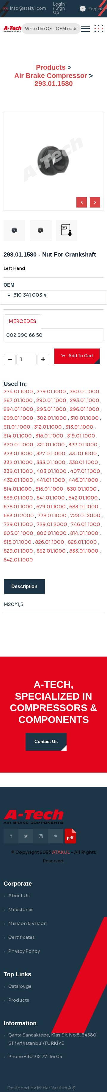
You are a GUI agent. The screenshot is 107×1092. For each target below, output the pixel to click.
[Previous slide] (95, 202)
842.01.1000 (18, 560)
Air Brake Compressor (50, 75)
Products (51, 67)
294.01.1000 (18, 409)
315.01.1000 (49, 436)
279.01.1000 (51, 392)
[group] (67, 230)
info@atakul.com (28, 8)
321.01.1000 (51, 445)
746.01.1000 (85, 524)
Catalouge (20, 986)
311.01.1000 (17, 427)
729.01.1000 (18, 524)
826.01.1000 (49, 542)
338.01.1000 (83, 462)
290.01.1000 (51, 400)
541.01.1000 (51, 498)
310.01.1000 (84, 418)
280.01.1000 (84, 392)
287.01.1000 (18, 400)
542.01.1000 (83, 498)
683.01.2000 (19, 515)
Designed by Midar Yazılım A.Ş (41, 1088)
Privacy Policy (24, 951)
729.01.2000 (52, 524)
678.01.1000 (18, 507)
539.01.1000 (18, 498)
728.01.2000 (85, 515)
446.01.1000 (83, 480)
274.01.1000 (18, 392)
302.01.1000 (52, 418)
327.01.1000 (50, 453)
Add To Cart (80, 355)
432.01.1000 (18, 480)
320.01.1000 (18, 445)
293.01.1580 (53, 83)
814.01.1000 (84, 533)
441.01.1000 (51, 480)
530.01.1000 (82, 489)
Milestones (21, 909)
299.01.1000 (18, 418)
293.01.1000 (84, 400)
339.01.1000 (18, 471)
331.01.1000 (83, 453)
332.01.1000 (18, 462)
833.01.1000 (83, 551)
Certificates (21, 937)
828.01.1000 (82, 542)
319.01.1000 (81, 436)
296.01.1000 (84, 409)
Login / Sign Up (59, 8)
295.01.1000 (51, 409)
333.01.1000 (50, 462)
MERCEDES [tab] (22, 321)
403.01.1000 (52, 471)
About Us (19, 895)
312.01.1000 (48, 427)
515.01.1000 (49, 489)
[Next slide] (81, 202)
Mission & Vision (27, 923)
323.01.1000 (18, 453)
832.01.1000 (51, 551)
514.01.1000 (18, 489)
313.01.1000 (79, 427)
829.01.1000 (18, 551)
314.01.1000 (18, 436)
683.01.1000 (83, 507)
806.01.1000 (52, 533)
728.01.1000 (52, 515)
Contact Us (46, 741)
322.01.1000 (82, 445)
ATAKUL (61, 852)
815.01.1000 (18, 542)
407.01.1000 (85, 471)
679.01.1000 (51, 507)
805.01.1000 (18, 533)
